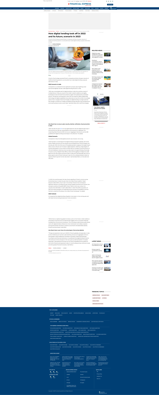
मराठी (86, 1)
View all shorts (101, 123)
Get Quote (113, 7)
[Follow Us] (69, 75)
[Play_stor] (50, 377)
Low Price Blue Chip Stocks (97, 321)
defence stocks (96, 295)
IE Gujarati (82, 382)
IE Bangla (68, 382)
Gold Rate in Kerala (84, 344)
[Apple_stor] (53, 377)
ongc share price (91, 330)
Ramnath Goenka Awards (85, 377)
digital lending (57, 248)
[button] (114, 4)
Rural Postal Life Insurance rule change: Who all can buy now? (103, 363)
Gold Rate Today (53, 344)
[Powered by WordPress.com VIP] (105, 392)
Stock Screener (53, 321)
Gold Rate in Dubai (63, 344)
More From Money (54, 353)
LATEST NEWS (96, 241)
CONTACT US (99, 376)
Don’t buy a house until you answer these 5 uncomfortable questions (97, 78)
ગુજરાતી (81, 1)
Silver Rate (87, 10)
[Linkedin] (112, 1)
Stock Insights (64, 313)
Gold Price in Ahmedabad (98, 346)
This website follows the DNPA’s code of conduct (71, 386)
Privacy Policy (99, 373)
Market (51, 313)
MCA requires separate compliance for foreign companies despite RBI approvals (97, 262)
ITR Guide (52, 315)
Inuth (68, 377)
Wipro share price (73, 330)
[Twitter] (110, 1)
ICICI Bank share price (101, 334)
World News (88, 313)
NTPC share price (82, 330)
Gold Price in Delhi (87, 346)
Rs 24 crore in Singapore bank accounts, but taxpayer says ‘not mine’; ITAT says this (54, 358)
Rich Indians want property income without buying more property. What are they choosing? (97, 71)
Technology (102, 313)
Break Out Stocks (62, 321)
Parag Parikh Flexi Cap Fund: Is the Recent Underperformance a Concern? (66, 364)
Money (82, 8)
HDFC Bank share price (95, 328)
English (69, 1)
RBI (61, 128)
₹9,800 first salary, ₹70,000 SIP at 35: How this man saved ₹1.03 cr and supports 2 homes (97, 55)
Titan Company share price (56, 336)
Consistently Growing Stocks (83, 321)
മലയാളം (77, 1)
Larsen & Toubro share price (70, 336)
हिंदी (84, 1)
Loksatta (68, 374)
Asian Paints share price (55, 338)
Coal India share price (77, 334)
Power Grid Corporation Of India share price (88, 336)
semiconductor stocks (98, 303)
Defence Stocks (47, 10)
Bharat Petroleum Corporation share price (60, 334)
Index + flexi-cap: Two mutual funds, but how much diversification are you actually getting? (102, 358)
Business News (51, 31)
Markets (62, 8)
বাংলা (74, 1)
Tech (92, 8)
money (57, 31)
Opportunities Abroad (79, 313)
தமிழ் (72, 1)
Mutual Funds (76, 8)
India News (87, 8)
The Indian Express (83, 371)
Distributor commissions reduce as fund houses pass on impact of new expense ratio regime (97, 63)
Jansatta (81, 374)
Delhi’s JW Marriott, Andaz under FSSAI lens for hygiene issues (97, 256)
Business (89, 1)
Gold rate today (105, 295)
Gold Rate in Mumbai (66, 346)
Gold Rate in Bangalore (55, 346)
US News (97, 8)
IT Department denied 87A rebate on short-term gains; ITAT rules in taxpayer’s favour (97, 85)
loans (64, 248)
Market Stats (69, 8)
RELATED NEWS (97, 50)
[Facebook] (108, 1)
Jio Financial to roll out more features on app (97, 244)
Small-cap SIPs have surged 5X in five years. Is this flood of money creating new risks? (67, 358)
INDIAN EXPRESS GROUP (71, 371)
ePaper (106, 8)
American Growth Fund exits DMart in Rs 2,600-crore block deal (97, 269)
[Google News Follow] (115, 1)
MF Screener (60, 10)
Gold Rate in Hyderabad (95, 344)
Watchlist (110, 4)
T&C (97, 371)
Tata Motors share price (55, 328)
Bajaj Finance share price (89, 334)
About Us (98, 378)
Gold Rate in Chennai (73, 344)
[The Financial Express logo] (79, 4)
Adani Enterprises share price (57, 332)
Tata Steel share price (68, 328)
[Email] (57, 75)
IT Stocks (75, 10)
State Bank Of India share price (81, 328)
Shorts (101, 8)
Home (52, 8)
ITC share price (63, 330)
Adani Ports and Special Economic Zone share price (77, 332)
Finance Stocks (68, 10)
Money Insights (59, 315)
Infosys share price (54, 330)
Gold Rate (81, 10)
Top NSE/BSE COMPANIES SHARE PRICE (59, 325)
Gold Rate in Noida (77, 346)
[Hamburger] (43, 8)
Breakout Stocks (95, 10)
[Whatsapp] (107, 1)
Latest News (95, 313)
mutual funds (96, 300)
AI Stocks (54, 10)
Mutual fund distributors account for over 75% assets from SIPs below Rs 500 (91, 363)
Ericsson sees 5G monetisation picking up (97, 251)
